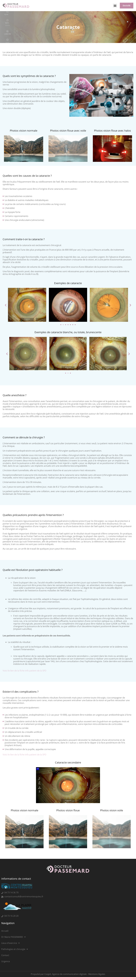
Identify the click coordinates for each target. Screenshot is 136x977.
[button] (115, 5)
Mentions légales (96, 974)
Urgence (5, 961)
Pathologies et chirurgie (13, 949)
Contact (5, 955)
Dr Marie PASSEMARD (12, 936)
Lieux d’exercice (9, 943)
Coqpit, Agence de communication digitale (65, 974)
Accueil (4, 930)
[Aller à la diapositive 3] (65, 324)
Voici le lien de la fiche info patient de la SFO (24, 670)
